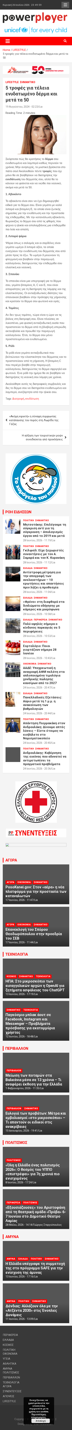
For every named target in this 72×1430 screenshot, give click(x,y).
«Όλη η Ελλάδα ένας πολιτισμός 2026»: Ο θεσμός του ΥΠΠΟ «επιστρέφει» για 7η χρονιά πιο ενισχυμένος (33, 1172)
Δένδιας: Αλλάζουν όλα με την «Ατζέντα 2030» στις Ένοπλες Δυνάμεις (32, 1310)
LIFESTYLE (12, 82)
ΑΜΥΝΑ (12, 1237)
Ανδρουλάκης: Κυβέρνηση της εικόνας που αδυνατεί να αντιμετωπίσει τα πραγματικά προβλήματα (44, 758)
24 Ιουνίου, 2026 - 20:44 (37, 713)
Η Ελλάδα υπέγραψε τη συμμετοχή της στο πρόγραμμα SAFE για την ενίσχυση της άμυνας (35, 1268)
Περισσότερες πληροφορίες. (38, 1415)
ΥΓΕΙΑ (6, 1358)
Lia (40, 106)
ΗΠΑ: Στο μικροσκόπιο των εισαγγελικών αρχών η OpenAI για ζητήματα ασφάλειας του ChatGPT (35, 985)
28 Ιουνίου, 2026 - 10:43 (37, 658)
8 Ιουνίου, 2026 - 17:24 (19, 1182)
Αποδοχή (41, 1420)
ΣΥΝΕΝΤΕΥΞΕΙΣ (12, 1391)
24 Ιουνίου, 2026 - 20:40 (37, 742)
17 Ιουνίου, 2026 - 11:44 (19, 942)
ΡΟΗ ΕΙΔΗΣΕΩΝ (18, 512)
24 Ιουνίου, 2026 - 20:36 (37, 768)
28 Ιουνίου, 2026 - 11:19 (37, 540)
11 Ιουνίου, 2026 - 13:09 (19, 1318)
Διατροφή (18, 398)
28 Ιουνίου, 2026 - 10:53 (37, 635)
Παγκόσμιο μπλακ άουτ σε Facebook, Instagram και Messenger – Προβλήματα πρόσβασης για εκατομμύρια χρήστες (30, 1024)
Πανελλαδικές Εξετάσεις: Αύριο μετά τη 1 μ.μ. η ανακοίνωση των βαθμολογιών (42, 702)
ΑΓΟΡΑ (11, 860)
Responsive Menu (65, 5)
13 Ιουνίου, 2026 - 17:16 (19, 1276)
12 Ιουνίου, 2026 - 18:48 (19, 1036)
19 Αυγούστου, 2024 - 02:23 (22, 106)
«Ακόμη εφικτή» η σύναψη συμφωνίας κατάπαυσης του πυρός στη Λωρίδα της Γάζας (34, 420)
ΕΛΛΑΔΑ (27, 568)
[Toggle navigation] (8, 41)
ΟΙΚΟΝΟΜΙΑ (29, 663)
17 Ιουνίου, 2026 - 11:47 (19, 899)
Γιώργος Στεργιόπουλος (47, 1224)
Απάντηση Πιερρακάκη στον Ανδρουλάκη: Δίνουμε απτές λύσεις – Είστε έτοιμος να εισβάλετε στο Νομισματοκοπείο (44, 730)
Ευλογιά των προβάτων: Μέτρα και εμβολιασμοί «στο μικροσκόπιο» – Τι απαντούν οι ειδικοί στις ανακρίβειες (36, 1120)
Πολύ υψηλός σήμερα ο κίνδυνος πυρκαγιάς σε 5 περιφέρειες (41, 627)
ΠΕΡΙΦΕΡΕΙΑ (40, 619)
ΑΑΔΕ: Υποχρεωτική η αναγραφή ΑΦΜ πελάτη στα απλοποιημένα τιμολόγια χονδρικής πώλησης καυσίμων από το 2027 (44, 675)
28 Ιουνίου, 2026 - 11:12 (37, 562)
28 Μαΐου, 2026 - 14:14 (19, 1224)
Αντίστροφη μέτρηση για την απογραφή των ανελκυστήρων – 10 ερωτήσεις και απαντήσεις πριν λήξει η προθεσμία (43, 579)
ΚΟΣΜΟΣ (11, 976)
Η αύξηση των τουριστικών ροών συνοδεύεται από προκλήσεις (42, 437)
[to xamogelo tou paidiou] (36, 455)
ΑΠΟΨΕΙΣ (8, 1396)
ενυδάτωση (32, 398)
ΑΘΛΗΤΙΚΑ (9, 1363)
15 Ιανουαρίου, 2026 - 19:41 (22, 1130)
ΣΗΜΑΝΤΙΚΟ (27, 82)
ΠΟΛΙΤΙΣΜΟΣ (16, 1142)
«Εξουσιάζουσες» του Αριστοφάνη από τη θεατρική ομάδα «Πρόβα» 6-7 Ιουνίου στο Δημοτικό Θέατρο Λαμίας (36, 1214)
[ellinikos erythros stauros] (36, 783)
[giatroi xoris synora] (36, 67)
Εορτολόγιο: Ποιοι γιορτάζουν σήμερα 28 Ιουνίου (39, 649)
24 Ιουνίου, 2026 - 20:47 (37, 687)
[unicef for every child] (36, 27)
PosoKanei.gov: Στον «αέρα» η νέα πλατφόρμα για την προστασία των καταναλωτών (36, 891)
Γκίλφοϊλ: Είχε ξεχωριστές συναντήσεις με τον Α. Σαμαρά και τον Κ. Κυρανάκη (44, 554)
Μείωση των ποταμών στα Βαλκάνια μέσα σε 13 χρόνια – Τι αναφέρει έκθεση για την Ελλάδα (34, 1079)
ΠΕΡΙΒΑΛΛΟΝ (16, 1048)
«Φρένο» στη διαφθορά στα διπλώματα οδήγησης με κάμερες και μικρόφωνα (43, 605)
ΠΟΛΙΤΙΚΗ (28, 520)
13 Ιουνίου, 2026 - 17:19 (19, 994)
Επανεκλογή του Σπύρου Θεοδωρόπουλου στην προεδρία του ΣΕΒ (34, 933)
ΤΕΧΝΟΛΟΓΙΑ (16, 954)
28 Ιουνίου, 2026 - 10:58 (37, 614)
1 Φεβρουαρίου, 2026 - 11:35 (22, 1088)
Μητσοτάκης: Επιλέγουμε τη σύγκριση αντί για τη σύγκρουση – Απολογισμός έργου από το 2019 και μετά (44, 530)
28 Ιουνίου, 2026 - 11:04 (37, 591)
